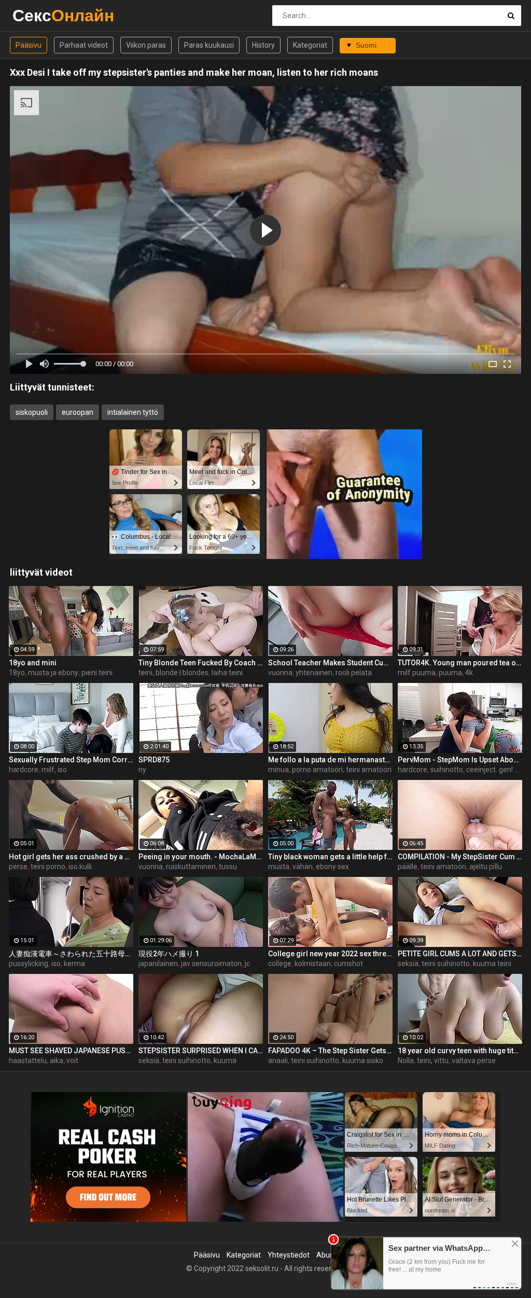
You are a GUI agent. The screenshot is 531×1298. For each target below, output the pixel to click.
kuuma (225, 1060)
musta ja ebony (53, 672)
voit (72, 1060)
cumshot (348, 963)
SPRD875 (154, 760)
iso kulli (80, 866)
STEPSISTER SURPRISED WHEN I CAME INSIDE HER (200, 1050)
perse (18, 866)
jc (247, 963)
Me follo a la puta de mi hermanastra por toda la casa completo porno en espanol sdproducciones (330, 760)
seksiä (408, 963)
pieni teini (97, 672)
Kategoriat (310, 45)
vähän (302, 866)
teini (145, 672)
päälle (407, 866)
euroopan (77, 412)
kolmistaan (313, 963)
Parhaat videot (84, 45)
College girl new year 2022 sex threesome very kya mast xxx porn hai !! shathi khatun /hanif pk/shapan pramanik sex (330, 954)
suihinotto (446, 769)
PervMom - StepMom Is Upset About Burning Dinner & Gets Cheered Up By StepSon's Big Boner (460, 760)
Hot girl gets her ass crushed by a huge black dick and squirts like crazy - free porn (71, 857)
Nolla (406, 1060)
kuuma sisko (362, 1060)
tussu (228, 866)
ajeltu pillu (485, 866)
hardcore (23, 769)
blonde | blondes (182, 672)
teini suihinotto (446, 963)
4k (469, 672)
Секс (39, 15)
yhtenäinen (314, 672)
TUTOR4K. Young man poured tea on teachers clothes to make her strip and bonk (460, 663)
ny (142, 769)
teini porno (48, 866)
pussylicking (28, 963)
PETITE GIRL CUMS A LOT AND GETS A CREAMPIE (460, 954)
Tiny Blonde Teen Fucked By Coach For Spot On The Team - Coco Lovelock (200, 663)
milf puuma (417, 672)
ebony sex (332, 866)
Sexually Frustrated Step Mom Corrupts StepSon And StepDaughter (71, 760)
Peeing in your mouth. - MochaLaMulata (200, 857)
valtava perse (474, 1060)
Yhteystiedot (289, 1255)
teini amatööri (369, 769)
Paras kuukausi (209, 45)
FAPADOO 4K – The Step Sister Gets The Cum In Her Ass (330, 1050)
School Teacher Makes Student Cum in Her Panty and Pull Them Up (330, 663)
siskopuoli (32, 412)
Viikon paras (146, 45)
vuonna (280, 672)
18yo (17, 672)
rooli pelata (354, 672)
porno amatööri (317, 769)
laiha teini (227, 672)
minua (278, 769)
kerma (74, 963)
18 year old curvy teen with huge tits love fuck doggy (460, 1050)
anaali (278, 1060)
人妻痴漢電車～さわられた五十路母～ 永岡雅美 (71, 954)
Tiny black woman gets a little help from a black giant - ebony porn (330, 857)
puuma (450, 672)
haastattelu (28, 1060)
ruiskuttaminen (191, 866)
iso (62, 769)
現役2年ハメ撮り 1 (168, 954)
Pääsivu (28, 45)
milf (47, 769)
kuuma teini (492, 963)
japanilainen (158, 963)
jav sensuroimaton (211, 963)
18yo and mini (33, 663)
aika (56, 1060)
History (263, 45)
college (279, 963)
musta (278, 866)
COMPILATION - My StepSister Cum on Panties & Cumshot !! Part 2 (460, 857)
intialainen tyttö (132, 412)
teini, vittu (433, 1060)
